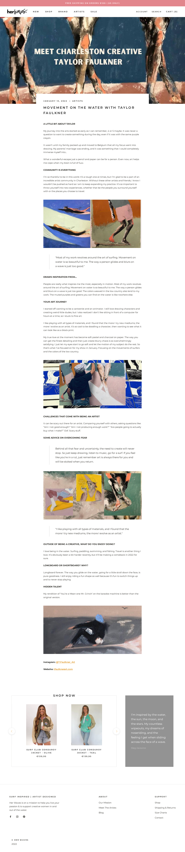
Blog (101, 812)
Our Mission (105, 802)
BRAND (63, 11)
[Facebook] (10, 816)
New (36, 11)
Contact (159, 817)
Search (156, 12)
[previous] (11, 731)
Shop (48, 11)
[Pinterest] (24, 816)
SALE (94, 11)
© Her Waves (20, 840)
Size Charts (161, 812)
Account (142, 12)
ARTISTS (79, 11)
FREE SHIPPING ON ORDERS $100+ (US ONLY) (92, 3)
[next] (116, 731)
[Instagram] (17, 816)
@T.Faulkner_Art (65, 662)
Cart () (172, 11)
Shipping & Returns (165, 807)
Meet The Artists (107, 807)
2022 (14, 844)
